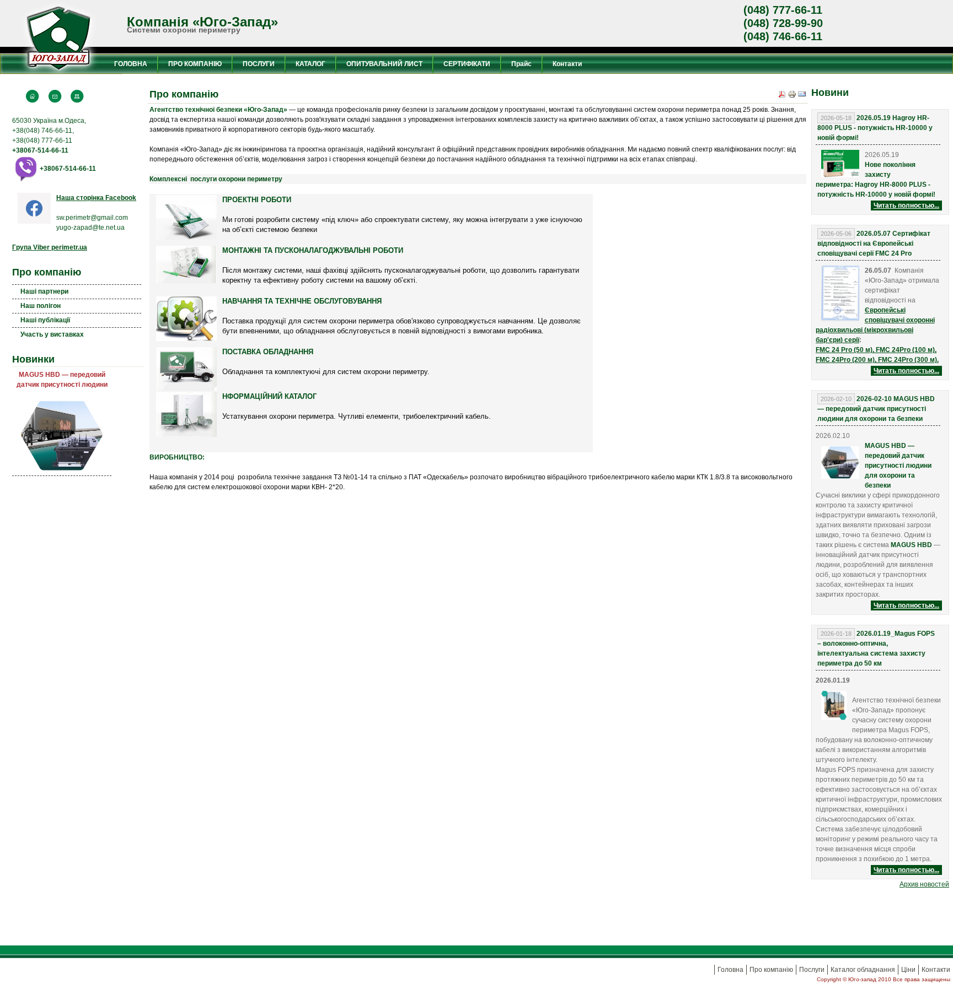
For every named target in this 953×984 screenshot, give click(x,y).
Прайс (521, 64)
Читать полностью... (906, 205)
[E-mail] (801, 95)
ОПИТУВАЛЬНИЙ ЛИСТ (384, 64)
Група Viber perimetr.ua (49, 247)
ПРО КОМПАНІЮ (195, 64)
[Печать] (792, 95)
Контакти (567, 64)
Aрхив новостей (924, 884)
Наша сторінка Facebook (96, 198)
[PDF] (782, 95)
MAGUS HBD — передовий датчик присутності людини (62, 379)
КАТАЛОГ (310, 64)
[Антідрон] (61, 394)
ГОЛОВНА (130, 64)
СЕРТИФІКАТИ (466, 64)
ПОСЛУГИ (259, 64)
